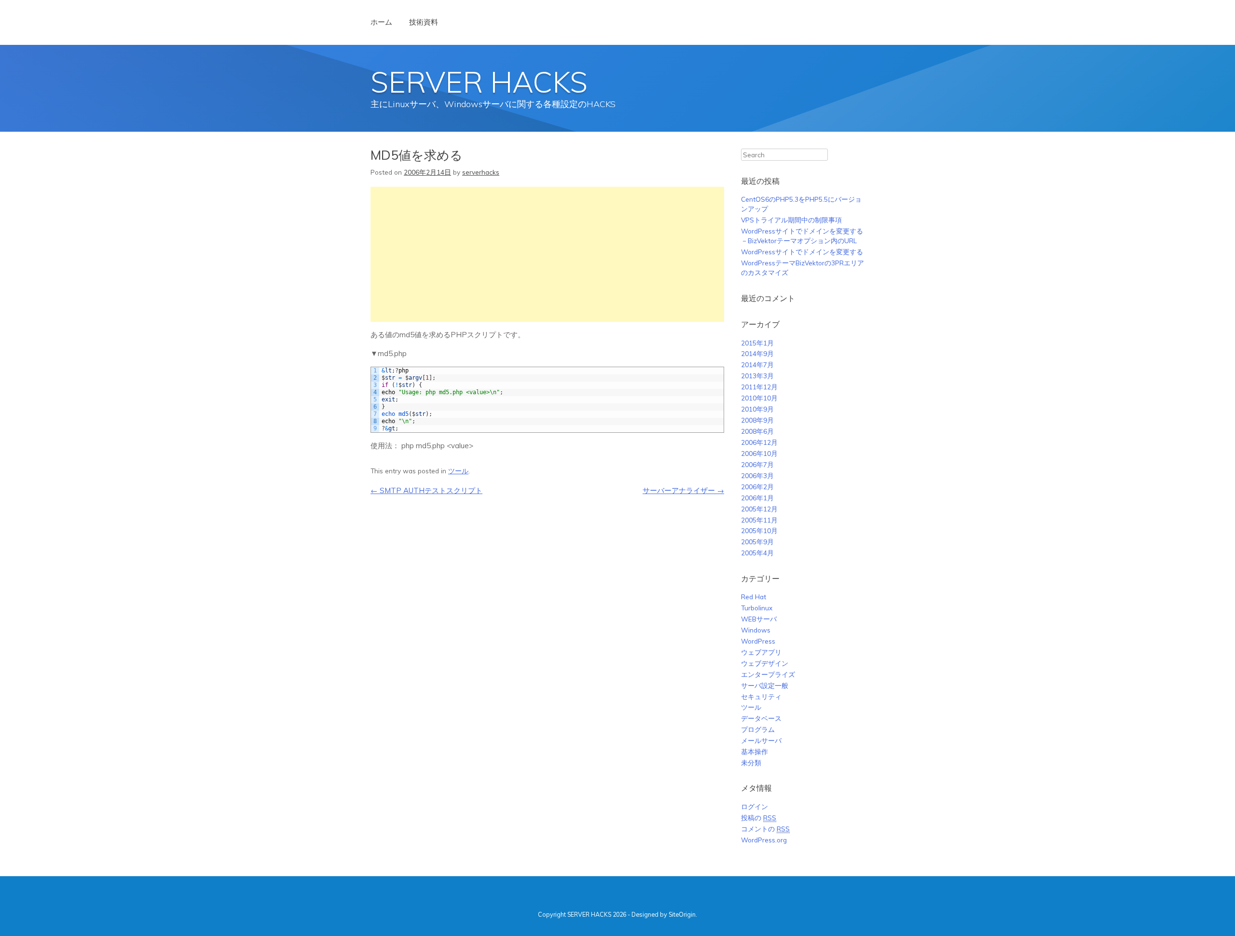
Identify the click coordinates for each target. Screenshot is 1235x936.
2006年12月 (759, 442)
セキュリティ (761, 696)
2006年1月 (757, 498)
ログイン (754, 806)
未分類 (751, 762)
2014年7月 (757, 364)
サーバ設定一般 (764, 685)
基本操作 (754, 751)
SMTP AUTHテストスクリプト (426, 490)
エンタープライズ (768, 674)
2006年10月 (759, 453)
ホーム (381, 22)
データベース (761, 718)
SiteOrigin (682, 914)
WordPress (758, 641)
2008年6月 (757, 431)
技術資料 (423, 22)
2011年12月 (759, 387)
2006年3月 (757, 475)
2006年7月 (757, 464)
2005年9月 (757, 541)
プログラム (758, 729)
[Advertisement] (547, 254)
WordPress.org (764, 840)
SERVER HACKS (479, 82)
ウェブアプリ (761, 652)
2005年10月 (759, 530)
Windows (755, 630)
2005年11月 (759, 520)
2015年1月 (757, 343)
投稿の (758, 817)
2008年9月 (757, 420)
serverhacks (480, 172)
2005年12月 (759, 509)
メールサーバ (761, 740)
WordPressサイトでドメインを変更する (802, 252)
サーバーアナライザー (683, 490)
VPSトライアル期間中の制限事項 (791, 220)
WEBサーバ (759, 619)
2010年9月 (757, 409)
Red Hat (753, 596)
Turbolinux (756, 608)
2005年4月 (757, 553)
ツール (458, 471)
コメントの (765, 829)
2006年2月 (757, 486)
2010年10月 (759, 398)
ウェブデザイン (764, 663)
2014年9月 (757, 353)
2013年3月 (757, 376)
